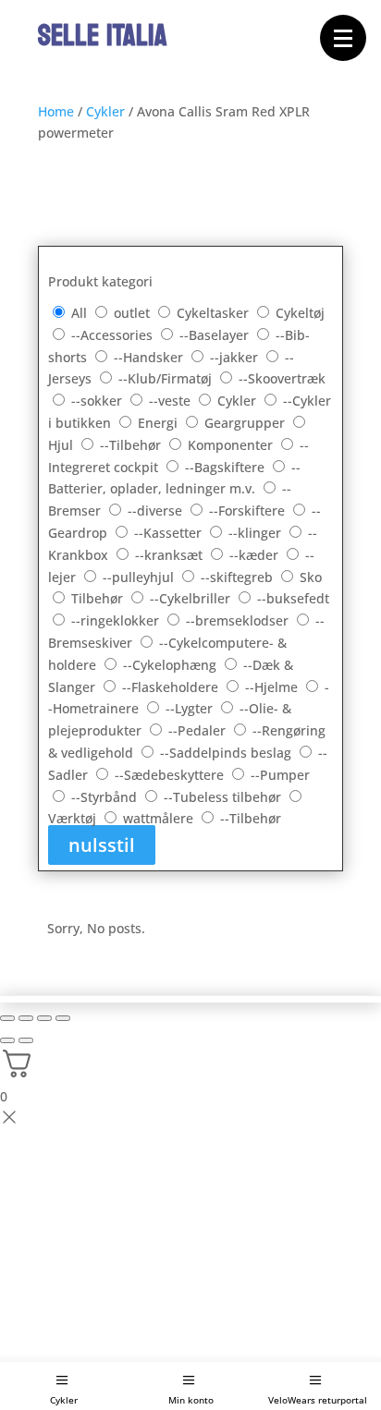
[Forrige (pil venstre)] (7, 1040)
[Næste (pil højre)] (25, 1040)
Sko (311, 577)
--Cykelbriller (192, 598)
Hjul (62, 445)
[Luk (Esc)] (62, 1018)
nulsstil (101, 845)
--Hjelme (273, 687)
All (79, 313)
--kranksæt (170, 555)
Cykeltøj (300, 313)
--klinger (256, 532)
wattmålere (160, 818)
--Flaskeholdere (172, 687)
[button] (343, 38)
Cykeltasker (214, 313)
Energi (159, 423)
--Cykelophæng (171, 665)
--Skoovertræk (282, 378)
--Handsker (150, 357)
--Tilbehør (132, 445)
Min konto (191, 1399)
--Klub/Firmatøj (166, 378)
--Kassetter (169, 532)
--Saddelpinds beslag (227, 752)
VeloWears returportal (317, 1399)
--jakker (236, 357)
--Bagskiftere (226, 467)
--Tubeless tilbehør (224, 797)
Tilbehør (99, 598)
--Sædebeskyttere (171, 775)
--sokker (98, 400)
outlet (134, 313)
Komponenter (232, 445)
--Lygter (191, 708)
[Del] (44, 1018)
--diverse (157, 510)
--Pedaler (198, 730)
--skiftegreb (239, 577)
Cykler (64, 1399)
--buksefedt (293, 598)
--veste (171, 400)
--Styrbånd (106, 797)
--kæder (255, 555)
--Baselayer (215, 335)
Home (56, 111)
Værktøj (74, 818)
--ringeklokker (117, 620)
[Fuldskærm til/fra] (25, 1018)
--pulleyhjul (140, 577)
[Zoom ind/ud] (7, 1018)
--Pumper (280, 775)
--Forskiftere (249, 510)
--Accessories (113, 335)
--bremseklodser (239, 620)
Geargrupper (246, 423)
